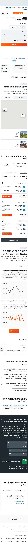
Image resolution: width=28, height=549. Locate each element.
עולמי (13, 518)
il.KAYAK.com (22, 518)
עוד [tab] (7, 266)
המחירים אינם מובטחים (19, 531)
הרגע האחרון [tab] (8, 172)
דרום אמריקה (7, 518)
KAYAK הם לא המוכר (20, 535)
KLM (18, 460)
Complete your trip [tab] (20, 490)
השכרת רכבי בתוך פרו (19, 501)
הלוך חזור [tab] (23, 172)
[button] (1, 8)
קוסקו (17, 142)
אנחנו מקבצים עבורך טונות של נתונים (16, 538)
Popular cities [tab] (8, 490)
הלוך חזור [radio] (7, 97)
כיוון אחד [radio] (21, 97)
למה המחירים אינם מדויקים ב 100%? (16, 541)
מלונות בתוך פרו (20, 503)
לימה (17, 133)
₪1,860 (24, 18)
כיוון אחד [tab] (16, 172)
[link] (14, 331)
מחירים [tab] (20, 266)
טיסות (17, 518)
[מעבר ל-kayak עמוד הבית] (18, 13)
